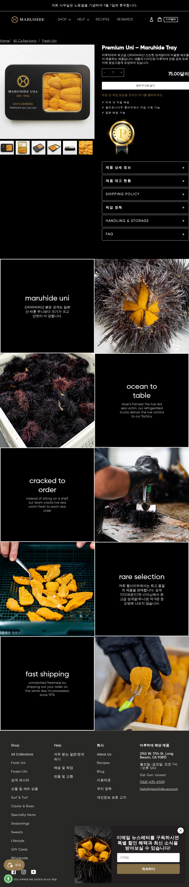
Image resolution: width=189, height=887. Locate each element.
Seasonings (20, 823)
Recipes (103, 763)
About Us (104, 754)
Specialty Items (23, 815)
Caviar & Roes (22, 806)
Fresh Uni (49, 41)
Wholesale (19, 858)
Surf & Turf (19, 797)
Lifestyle (18, 841)
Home (4, 41)
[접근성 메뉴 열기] (8, 878)
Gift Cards (19, 849)
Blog (100, 771)
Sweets (17, 832)
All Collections (25, 41)
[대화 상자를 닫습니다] (180, 830)
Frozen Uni (19, 771)
